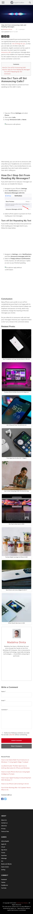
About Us (4, 820)
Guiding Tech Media (22, 903)
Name (3, 691)
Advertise (4, 825)
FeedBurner (4, 885)
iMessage (4, 858)
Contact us (4, 823)
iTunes (3, 852)
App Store (4, 850)
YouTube (3, 888)
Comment (4, 709)
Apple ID (3, 844)
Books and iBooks (6, 864)
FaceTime (4, 855)
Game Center (5, 867)
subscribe (11, 734)
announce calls (6, 52)
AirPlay (3, 869)
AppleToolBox (17, 2)
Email (3, 700)
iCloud (3, 847)
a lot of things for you (18, 44)
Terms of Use (5, 831)
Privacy (3, 828)
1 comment (21, 29)
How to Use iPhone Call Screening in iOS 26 (15, 784)
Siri (2, 861)
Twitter (3, 882)
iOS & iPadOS (5, 841)
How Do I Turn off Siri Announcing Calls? (14, 67)
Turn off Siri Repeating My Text (13, 71)
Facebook (4, 879)
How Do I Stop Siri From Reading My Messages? (16, 69)
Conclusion (7, 74)
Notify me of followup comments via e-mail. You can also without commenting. (15, 734)
